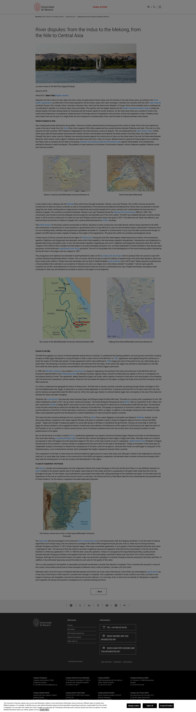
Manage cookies (133, 706)
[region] (98, 706)
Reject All (150, 706)
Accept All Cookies (166, 706)
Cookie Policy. (44, 710)
